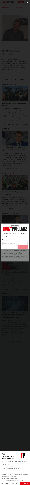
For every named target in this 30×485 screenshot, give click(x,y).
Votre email (5, 240)
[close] (27, 3)
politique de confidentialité (10, 259)
